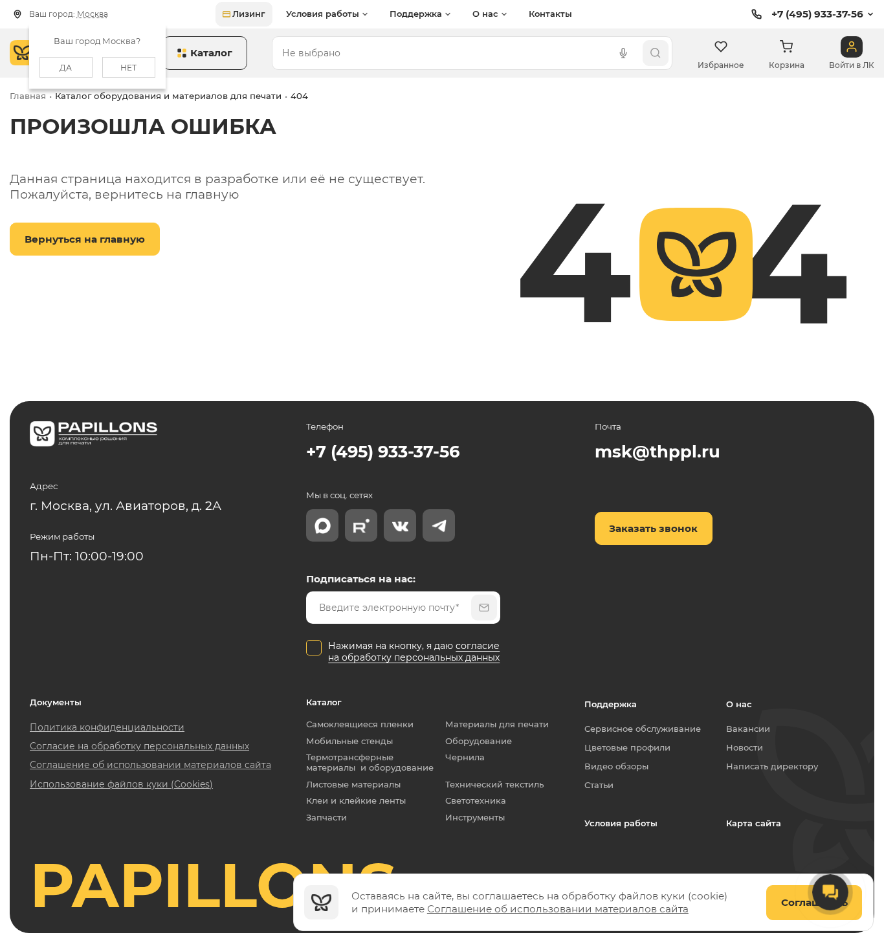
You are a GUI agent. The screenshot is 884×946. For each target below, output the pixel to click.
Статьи (598, 785)
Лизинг (248, 13)
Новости (744, 747)
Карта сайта (753, 823)
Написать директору (772, 766)
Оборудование (478, 741)
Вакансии (748, 728)
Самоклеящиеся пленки (360, 724)
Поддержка (610, 704)
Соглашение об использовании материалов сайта (558, 909)
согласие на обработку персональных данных (414, 651)
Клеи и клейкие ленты (356, 801)
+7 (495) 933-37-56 (817, 14)
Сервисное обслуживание (642, 728)
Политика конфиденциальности (107, 727)
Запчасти (326, 817)
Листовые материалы (353, 784)
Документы (56, 702)
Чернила (465, 757)
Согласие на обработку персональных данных (139, 746)
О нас (739, 704)
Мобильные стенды (349, 741)
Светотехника (475, 801)
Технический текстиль (494, 784)
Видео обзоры (616, 766)
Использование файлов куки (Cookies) (121, 784)
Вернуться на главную (85, 239)
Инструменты (475, 817)
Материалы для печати (497, 724)
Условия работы (620, 823)
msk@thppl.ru (657, 451)
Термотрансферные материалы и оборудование (370, 763)
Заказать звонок (653, 528)
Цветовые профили (627, 747)
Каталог (324, 702)
